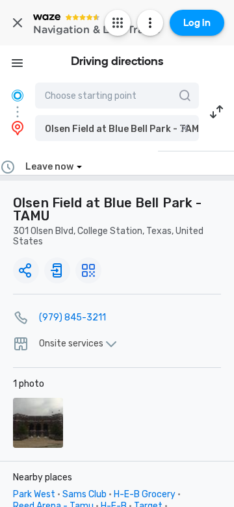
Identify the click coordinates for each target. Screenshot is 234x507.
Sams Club (84, 494)
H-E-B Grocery (145, 494)
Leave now (49, 166)
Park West (34, 494)
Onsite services (71, 344)
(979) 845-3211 (72, 317)
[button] (117, 128)
